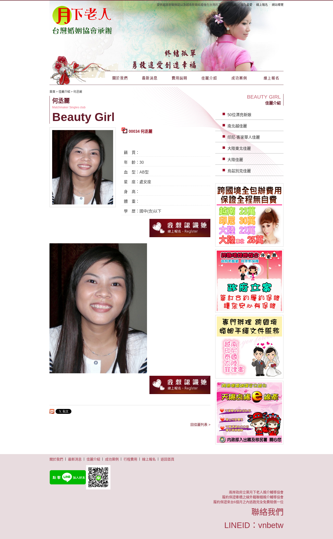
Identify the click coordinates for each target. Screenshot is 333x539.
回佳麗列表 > (200, 425)
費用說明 (179, 78)
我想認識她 (179, 228)
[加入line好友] (166, 477)
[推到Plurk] (51, 411)
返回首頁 (167, 459)
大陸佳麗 (235, 160)
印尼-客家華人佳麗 (243, 137)
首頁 (52, 91)
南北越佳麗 (237, 126)
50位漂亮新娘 (239, 115)
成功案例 (239, 78)
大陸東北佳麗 (239, 148)
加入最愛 (246, 5)
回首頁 (232, 5)
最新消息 (150, 78)
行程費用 (130, 459)
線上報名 (262, 5)
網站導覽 (278, 5)
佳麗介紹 (209, 78)
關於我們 (120, 78)
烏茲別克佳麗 (239, 171)
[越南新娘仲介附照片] (82, 19)
